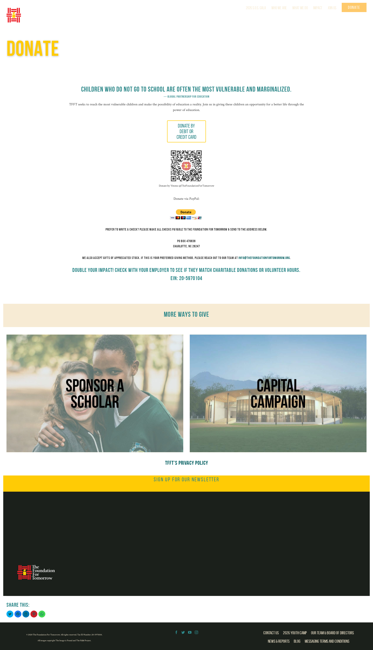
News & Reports (278, 641)
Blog (297, 641)
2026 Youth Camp (295, 632)
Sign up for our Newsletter (186, 479)
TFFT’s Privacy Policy (186, 463)
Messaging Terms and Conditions (327, 641)
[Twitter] (183, 632)
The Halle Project (83, 640)
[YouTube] (189, 632)
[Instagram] (196, 632)
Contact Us (271, 632)
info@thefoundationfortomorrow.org (264, 258)
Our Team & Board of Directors (332, 632)
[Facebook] (176, 632)
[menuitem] (258, 7)
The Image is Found (64, 640)
